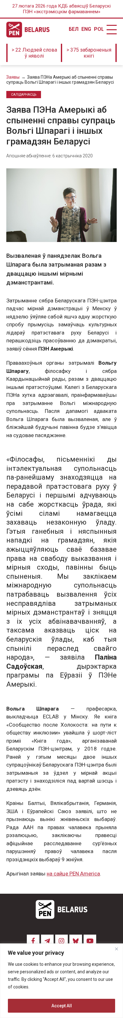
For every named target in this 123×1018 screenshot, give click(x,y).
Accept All (61, 1005)
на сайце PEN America (73, 873)
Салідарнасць (23, 94)
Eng (86, 29)
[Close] (116, 949)
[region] (61, 980)
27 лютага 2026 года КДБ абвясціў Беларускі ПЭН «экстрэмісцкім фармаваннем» (61, 8)
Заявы (13, 77)
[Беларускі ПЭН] (28, 29)
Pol (98, 29)
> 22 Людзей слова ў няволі (34, 53)
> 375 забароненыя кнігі (89, 53)
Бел (73, 29)
